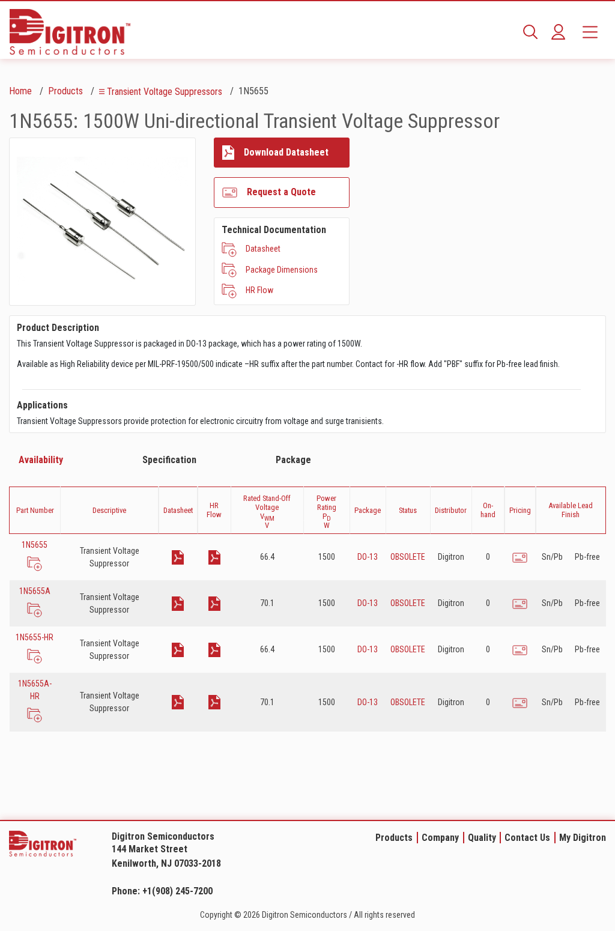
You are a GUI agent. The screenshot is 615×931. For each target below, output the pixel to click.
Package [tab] (293, 459)
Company (440, 837)
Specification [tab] (169, 459)
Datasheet (263, 248)
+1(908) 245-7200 (177, 891)
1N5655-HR (34, 637)
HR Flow (259, 290)
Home (20, 91)
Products (65, 91)
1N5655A (34, 591)
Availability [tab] (41, 459)
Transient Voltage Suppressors (164, 91)
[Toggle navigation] (590, 31)
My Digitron (582, 837)
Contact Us (527, 837)
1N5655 (34, 545)
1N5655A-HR (35, 690)
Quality (482, 837)
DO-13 (367, 557)
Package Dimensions (282, 269)
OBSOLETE (407, 557)
